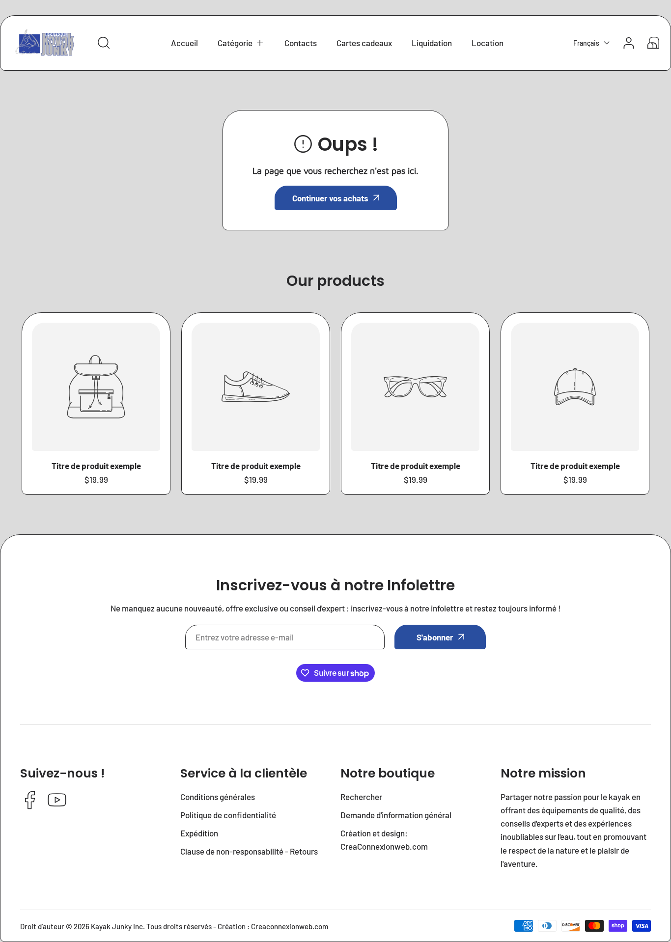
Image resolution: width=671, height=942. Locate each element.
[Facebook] (30, 800)
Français (586, 43)
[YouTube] (57, 800)
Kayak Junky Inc (117, 926)
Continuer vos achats (330, 198)
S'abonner (435, 637)
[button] (241, 43)
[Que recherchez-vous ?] (103, 42)
